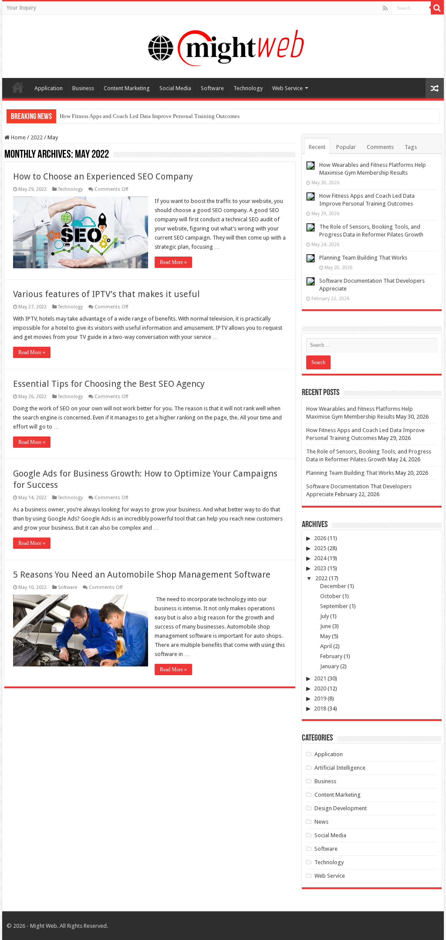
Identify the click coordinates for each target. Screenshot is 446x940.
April (326, 646)
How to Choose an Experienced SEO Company (103, 176)
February (331, 656)
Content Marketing (127, 88)
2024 (320, 558)
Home (18, 87)
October (330, 596)
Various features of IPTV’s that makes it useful (106, 294)
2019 (320, 698)
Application (48, 88)
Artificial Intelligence (339, 767)
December (333, 586)
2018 (320, 708)
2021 (320, 678)
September (334, 606)
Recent (317, 147)
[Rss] (385, 8)
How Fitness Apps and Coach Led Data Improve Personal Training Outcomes (150, 116)
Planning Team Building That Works (363, 257)
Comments (380, 147)
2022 (36, 137)
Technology (248, 88)
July (324, 616)
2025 (320, 548)
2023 (320, 568)
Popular (346, 147)
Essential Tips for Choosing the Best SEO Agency (109, 384)
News (321, 821)
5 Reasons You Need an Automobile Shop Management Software (141, 574)
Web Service (287, 88)
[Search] (437, 7)
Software (212, 88)
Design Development (340, 808)
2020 (320, 688)
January (329, 666)
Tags (411, 147)
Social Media (175, 88)
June (325, 626)
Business (83, 88)
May (325, 636)
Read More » (173, 262)
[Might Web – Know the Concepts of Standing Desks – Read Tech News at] (223, 44)
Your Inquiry (21, 8)
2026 (320, 538)
